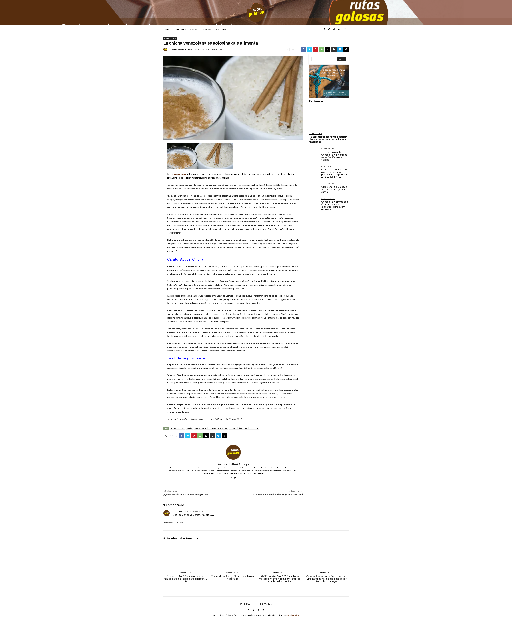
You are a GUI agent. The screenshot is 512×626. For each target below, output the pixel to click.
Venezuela (253, 428)
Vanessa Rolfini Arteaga (182, 49)
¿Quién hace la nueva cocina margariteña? (186, 494)
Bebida (181, 428)
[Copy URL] (346, 49)
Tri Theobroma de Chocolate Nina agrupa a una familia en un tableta (334, 156)
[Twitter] (339, 29)
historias (243, 428)
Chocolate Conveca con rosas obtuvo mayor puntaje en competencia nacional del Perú (334, 173)
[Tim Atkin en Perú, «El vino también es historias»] (232, 556)
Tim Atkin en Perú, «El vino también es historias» (232, 577)
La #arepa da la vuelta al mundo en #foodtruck (277, 494)
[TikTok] (334, 29)
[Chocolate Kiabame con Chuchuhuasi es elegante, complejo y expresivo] (314, 202)
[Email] (327, 49)
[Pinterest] (315, 49)
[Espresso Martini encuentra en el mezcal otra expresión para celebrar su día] (185, 556)
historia (233, 428)
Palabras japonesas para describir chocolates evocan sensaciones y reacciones (328, 139)
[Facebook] (324, 29)
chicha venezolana (178, 174)
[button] (345, 29)
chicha (189, 428)
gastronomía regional (218, 428)
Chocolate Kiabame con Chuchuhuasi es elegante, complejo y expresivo (334, 205)
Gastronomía (170, 38)
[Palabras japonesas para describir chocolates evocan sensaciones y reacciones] (329, 117)
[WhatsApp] (321, 49)
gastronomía (200, 428)
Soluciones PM (292, 615)
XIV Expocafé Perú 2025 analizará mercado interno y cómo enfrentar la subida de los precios (279, 579)
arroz (173, 428)
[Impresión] (334, 49)
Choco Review (315, 133)
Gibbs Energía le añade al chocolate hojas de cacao (334, 189)
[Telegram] (340, 49)
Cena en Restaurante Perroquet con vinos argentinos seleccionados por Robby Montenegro (326, 579)
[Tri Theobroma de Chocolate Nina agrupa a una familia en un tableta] (314, 153)
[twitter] (235, 477)
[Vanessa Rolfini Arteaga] (165, 49)
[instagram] (231, 477)
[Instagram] (329, 29)
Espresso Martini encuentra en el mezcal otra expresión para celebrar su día (185, 579)
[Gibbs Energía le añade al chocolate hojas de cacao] (314, 187)
